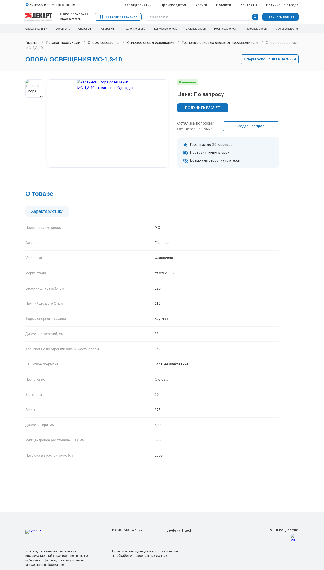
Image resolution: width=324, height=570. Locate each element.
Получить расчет (280, 16)
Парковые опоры (256, 28)
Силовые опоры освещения (150, 43)
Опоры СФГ (85, 28)
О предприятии (138, 5)
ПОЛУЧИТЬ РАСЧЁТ (202, 108)
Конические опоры (165, 28)
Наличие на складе (282, 5)
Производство (173, 5)
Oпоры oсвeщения (103, 43)
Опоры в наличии (36, 28)
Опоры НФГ (108, 28)
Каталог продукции (121, 16)
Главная (31, 43)
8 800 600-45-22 (74, 14)
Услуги (201, 5)
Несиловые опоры (225, 28)
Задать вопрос (251, 126)
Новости (223, 5)
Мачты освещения (287, 28)
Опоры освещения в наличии (270, 59)
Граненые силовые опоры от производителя (220, 43)
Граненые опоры (135, 28)
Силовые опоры (196, 28)
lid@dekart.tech (70, 19)
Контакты (248, 5)
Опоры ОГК (63, 28)
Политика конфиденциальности (136, 551)
